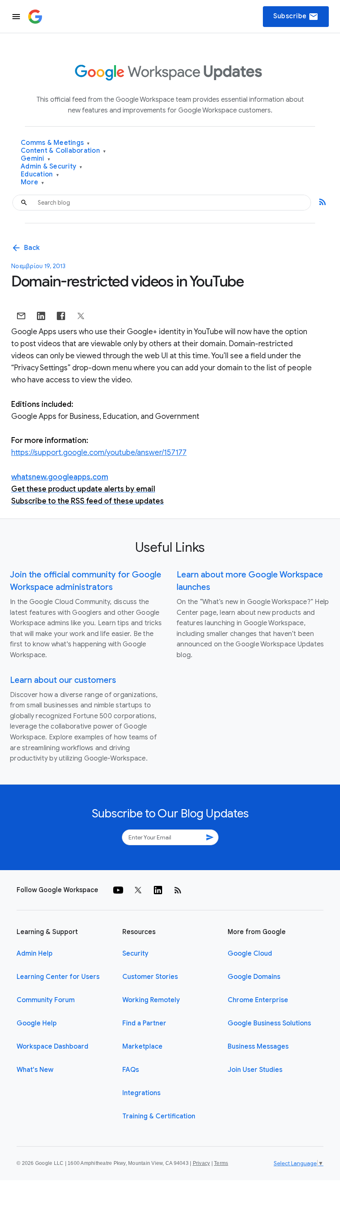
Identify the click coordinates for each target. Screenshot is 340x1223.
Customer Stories (150, 977)
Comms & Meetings (55, 143)
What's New (35, 1070)
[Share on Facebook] (61, 316)
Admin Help (35, 953)
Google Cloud (250, 953)
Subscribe (295, 17)
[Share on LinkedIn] (41, 316)
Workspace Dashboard (52, 1046)
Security (135, 953)
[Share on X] (81, 316)
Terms (221, 1163)
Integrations (141, 1093)
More (32, 182)
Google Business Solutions (269, 1023)
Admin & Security (52, 167)
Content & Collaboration (63, 151)
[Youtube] (118, 890)
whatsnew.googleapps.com (59, 477)
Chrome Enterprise (258, 1000)
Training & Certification (158, 1116)
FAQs (130, 1070)
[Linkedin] (158, 890)
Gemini (35, 159)
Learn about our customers (63, 680)
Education (40, 175)
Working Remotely (151, 1000)
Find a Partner (144, 1023)
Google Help (37, 1023)
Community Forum (46, 1000)
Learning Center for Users (58, 977)
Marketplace (142, 1046)
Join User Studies (255, 1070)
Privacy (201, 1163)
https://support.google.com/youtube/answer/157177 (99, 452)
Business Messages (258, 1046)
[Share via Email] (21, 316)
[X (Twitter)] (138, 890)
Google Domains (254, 977)
